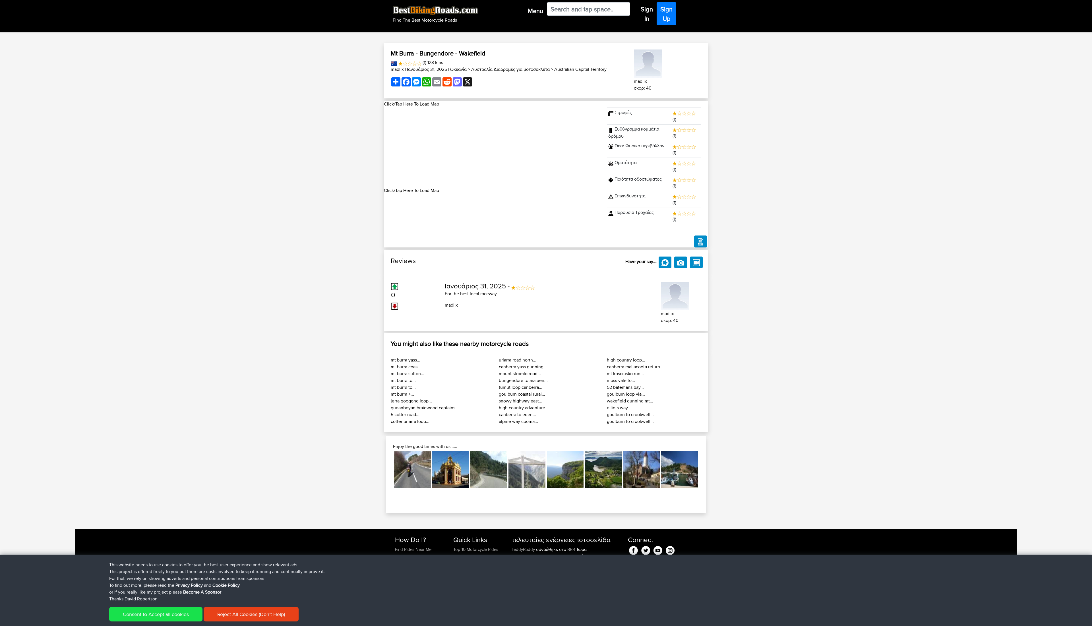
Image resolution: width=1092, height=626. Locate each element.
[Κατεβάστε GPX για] (700, 241)
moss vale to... (621, 380)
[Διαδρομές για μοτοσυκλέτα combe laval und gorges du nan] (565, 469)
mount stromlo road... (520, 373)
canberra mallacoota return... (635, 366)
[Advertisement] (492, 147)
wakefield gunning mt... (630, 401)
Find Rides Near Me (413, 549)
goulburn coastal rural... (522, 394)
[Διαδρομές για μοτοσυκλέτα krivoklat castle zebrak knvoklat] (641, 469)
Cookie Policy (226, 585)
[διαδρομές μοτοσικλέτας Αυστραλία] (394, 62)
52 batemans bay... (625, 387)
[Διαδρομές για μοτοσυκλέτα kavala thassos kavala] (679, 469)
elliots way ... (619, 407)
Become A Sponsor (202, 592)
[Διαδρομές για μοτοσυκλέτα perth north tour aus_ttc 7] (450, 469)
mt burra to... (403, 380)
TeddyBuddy (524, 549)
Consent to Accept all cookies (156, 614)
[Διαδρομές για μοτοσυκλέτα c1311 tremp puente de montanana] (488, 469)
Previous (385, 469)
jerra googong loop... (411, 401)
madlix (397, 69)
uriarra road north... (517, 360)
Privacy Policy (189, 585)
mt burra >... (402, 394)
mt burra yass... (405, 360)
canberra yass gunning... (523, 366)
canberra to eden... (517, 414)
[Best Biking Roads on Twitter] (645, 549)
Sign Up (666, 14)
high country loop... (626, 360)
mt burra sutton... (407, 373)
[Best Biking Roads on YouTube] (657, 549)
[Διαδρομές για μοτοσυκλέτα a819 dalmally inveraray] (412, 469)
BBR (571, 549)
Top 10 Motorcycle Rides (475, 549)
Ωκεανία (458, 69)
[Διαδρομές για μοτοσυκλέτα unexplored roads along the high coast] (603, 469)
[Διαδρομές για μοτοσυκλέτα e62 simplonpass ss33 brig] (526, 469)
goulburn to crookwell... (630, 414)
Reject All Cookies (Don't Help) (251, 614)
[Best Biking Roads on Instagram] (670, 549)
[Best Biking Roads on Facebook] (633, 549)
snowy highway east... (520, 401)
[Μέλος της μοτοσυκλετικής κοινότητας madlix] (648, 62)
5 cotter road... (405, 414)
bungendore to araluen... (523, 380)
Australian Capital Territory (580, 69)
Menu (535, 10)
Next (706, 469)
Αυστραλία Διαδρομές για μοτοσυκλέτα (510, 69)
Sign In (647, 14)
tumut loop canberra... (520, 387)
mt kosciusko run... (625, 373)
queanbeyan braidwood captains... (425, 407)
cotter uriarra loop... (410, 421)
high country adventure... (524, 407)
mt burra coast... (406, 366)
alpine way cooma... (518, 421)
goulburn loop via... (626, 394)
